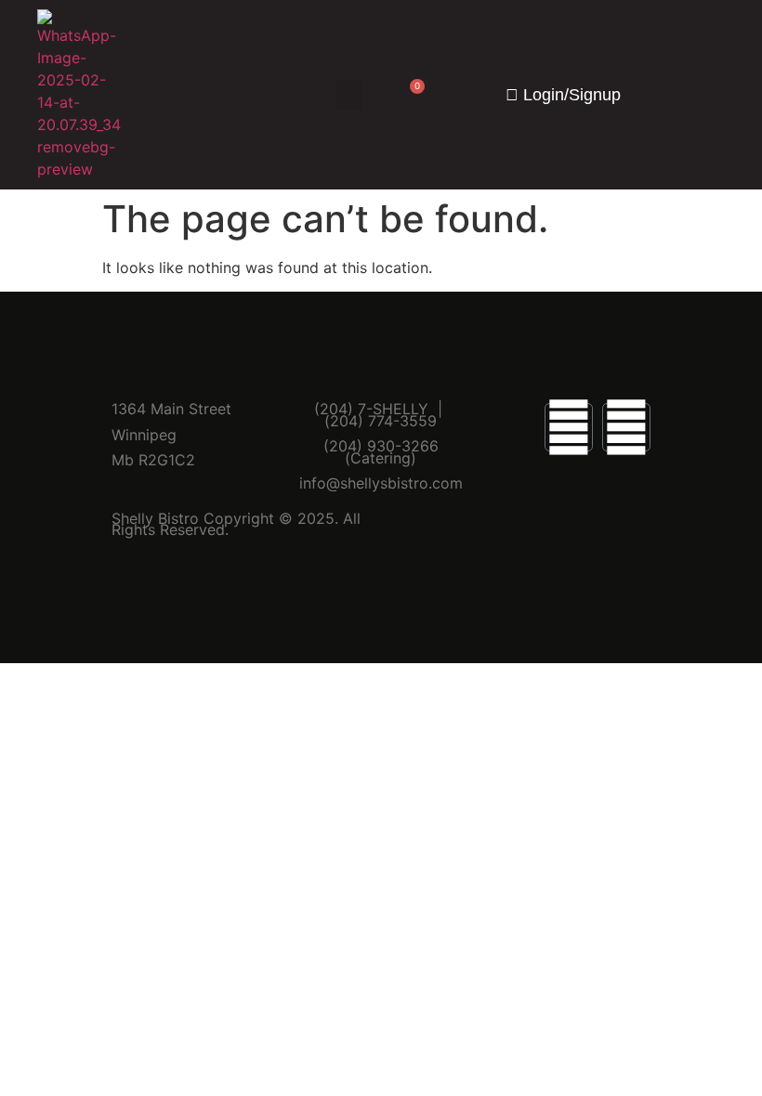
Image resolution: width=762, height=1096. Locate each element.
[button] (349, 95)
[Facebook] (569, 427)
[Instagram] (626, 427)
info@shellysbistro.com (381, 483)
